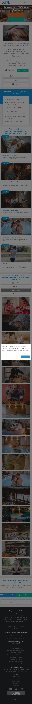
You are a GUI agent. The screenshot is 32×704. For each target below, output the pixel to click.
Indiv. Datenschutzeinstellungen (8, 357)
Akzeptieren (25, 357)
